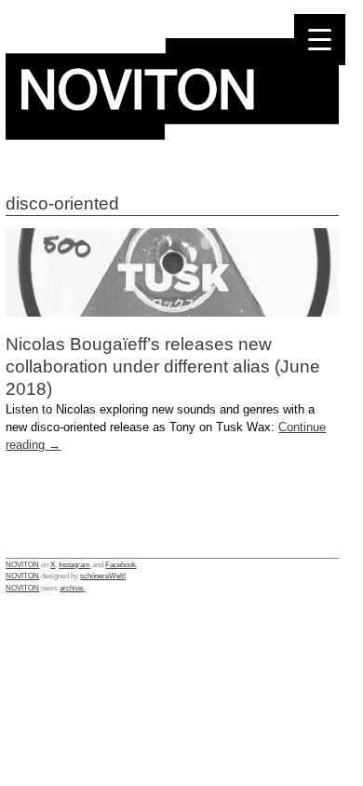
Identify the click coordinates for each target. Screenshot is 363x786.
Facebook (120, 564)
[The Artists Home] (172, 134)
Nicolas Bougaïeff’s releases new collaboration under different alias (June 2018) (163, 366)
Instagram (74, 564)
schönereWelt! (103, 575)
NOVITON (22, 564)
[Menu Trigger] (319, 39)
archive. (72, 587)
